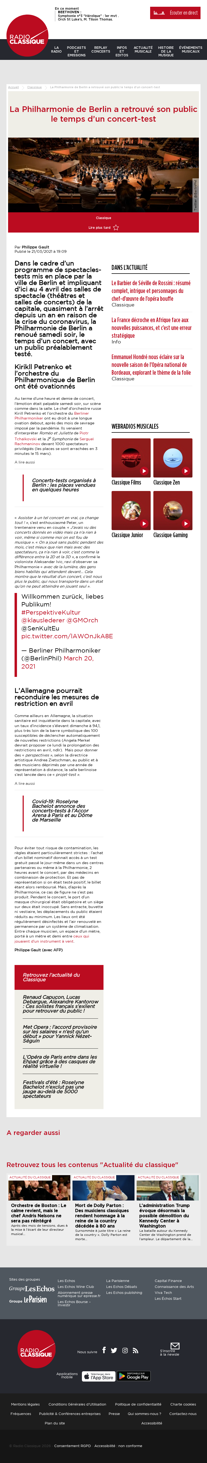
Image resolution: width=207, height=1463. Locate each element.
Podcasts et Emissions (76, 51)
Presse (114, 1414)
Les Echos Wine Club (76, 1286)
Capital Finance (168, 1281)
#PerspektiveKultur (50, 613)
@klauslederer (43, 620)
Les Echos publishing (124, 1292)
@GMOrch (82, 620)
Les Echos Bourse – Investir (74, 1304)
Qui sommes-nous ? (144, 1414)
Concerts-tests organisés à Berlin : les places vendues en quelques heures (63, 485)
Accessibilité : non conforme (118, 1446)
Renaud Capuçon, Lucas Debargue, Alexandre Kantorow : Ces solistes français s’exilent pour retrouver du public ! (60, 1004)
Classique (34, 87)
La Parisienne (117, 1281)
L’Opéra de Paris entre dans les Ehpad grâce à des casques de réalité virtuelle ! (60, 1062)
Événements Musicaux (190, 49)
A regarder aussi (33, 1133)
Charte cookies (183, 1404)
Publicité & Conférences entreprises (70, 1414)
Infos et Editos (122, 51)
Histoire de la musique (166, 51)
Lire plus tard (100, 227)
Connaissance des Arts (174, 1286)
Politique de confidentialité (138, 1404)
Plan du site (55, 1423)
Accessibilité (151, 1423)
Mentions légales (25, 1404)
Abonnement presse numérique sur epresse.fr (79, 1294)
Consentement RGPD (72, 1446)
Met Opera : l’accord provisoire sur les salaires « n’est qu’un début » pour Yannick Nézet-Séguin (60, 1034)
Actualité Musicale (143, 49)
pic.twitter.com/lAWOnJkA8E (67, 636)
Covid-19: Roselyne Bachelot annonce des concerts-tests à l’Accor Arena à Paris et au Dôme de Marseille (62, 811)
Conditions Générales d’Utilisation (77, 1404)
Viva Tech (163, 1292)
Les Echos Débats (121, 1286)
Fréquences (21, 1414)
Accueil (13, 87)
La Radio (56, 49)
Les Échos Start (168, 1298)
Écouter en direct (184, 13)
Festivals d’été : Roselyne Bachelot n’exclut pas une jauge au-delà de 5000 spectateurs (53, 1089)
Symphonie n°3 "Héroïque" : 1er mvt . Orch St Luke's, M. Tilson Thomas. (88, 16)
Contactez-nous (182, 1414)
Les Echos (66, 1281)
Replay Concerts (100, 49)
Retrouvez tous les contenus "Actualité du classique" (92, 1165)
